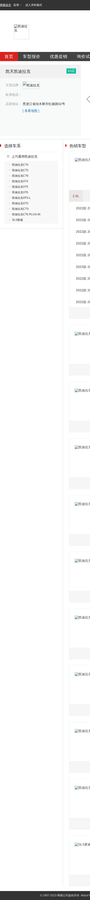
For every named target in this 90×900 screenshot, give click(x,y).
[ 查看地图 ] (31, 111)
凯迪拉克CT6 (20, 175)
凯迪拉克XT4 (20, 181)
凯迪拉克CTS (20, 208)
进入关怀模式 (33, 5)
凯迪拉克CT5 (20, 170)
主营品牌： (14, 85)
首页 (9, 56)
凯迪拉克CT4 (20, 164)
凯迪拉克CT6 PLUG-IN (26, 214)
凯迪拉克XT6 (20, 192)
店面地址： (14, 104)
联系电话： (14, 95)
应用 (16, 5)
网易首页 (5, 5)
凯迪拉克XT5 (20, 186)
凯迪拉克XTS (20, 203)
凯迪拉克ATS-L (21, 197)
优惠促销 (58, 56)
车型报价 (31, 56)
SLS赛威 (17, 219)
